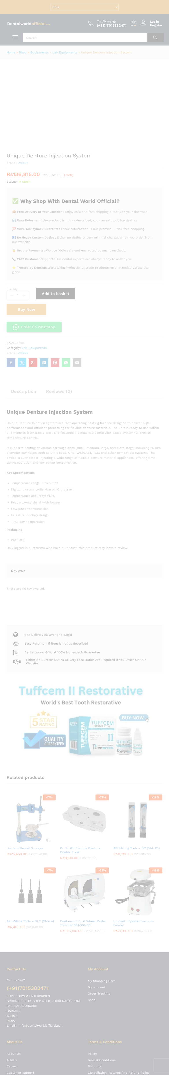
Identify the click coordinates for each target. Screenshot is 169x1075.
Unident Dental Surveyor (25, 794)
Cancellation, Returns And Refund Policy (118, 945)
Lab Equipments (64, 52)
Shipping (94, 939)
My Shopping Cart (101, 854)
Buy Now (26, 309)
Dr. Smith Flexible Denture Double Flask (80, 796)
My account (96, 860)
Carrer (11, 939)
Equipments (39, 52)
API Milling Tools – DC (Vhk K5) (137, 794)
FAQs (91, 952)
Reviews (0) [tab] (59, 391)
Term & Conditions (102, 933)
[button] (26, 787)
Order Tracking (99, 866)
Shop (23, 52)
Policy (92, 927)
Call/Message (106, 21)
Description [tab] (23, 391)
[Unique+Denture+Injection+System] (22, 362)
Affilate (12, 933)
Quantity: (12, 289)
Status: (12, 181)
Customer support (20, 945)
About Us (13, 927)
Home (11, 52)
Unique (23, 162)
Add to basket (55, 293)
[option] (31, 775)
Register (156, 25)
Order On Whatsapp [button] (38, 327)
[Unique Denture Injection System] (11, 362)
